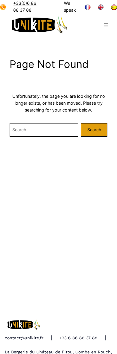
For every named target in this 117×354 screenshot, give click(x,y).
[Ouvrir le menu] (106, 25)
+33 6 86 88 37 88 (78, 337)
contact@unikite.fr (24, 337)
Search (94, 129)
